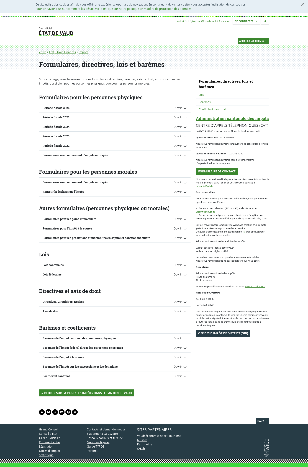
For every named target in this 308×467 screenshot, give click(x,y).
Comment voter (49, 442)
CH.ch (141, 449)
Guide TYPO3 (95, 446)
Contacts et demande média (106, 429)
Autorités (182, 21)
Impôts (83, 52)
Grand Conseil (48, 429)
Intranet (92, 451)
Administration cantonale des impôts (232, 118)
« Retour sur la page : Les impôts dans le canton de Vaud (86, 393)
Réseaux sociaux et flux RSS (105, 438)
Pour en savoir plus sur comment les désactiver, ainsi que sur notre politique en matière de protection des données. (113, 9)
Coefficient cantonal (212, 109)
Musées (142, 440)
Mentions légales (98, 442)
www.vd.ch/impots (255, 286)
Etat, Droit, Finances (62, 52)
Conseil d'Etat (48, 434)
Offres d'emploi (209, 21)
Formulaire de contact (216, 171)
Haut (261, 421)
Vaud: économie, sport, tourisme (159, 436)
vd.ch (42, 52)
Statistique (46, 455)
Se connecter (244, 21)
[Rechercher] (265, 21)
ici (244, 231)
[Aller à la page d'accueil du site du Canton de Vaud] (85, 31)
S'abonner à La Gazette (102, 434)
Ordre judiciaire (49, 438)
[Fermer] (303, 4)
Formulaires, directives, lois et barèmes (226, 84)
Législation (194, 21)
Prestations (225, 21)
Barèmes (205, 102)
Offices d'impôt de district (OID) (223, 333)
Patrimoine (144, 444)
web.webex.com (205, 211)
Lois (201, 95)
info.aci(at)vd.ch (204, 186)
